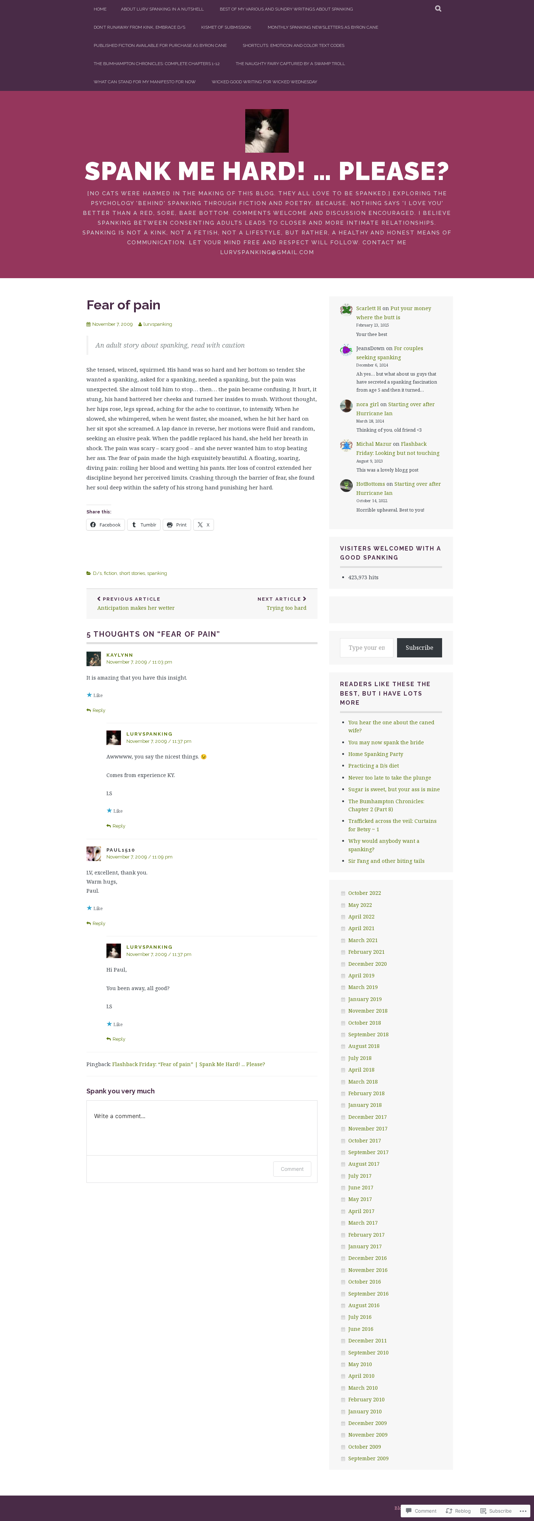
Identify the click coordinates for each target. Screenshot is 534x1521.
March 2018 (363, 1081)
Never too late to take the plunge (389, 777)
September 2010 (368, 1352)
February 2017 (366, 1234)
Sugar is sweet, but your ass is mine (394, 789)
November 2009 (368, 1434)
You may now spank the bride (386, 742)
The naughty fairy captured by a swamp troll (290, 63)
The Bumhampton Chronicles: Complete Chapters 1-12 (157, 63)
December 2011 (367, 1340)
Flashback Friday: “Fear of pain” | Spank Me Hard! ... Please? (188, 1064)
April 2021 (361, 928)
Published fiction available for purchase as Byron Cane (160, 45)
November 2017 (368, 1128)
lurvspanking (157, 324)
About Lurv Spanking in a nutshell (162, 9)
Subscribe (419, 648)
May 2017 (360, 1199)
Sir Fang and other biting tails (386, 860)
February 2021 (366, 951)
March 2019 (363, 987)
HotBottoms (370, 483)
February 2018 (366, 1093)
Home (100, 9)
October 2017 (364, 1140)
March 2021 (363, 940)
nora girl (367, 404)
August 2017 (364, 1163)
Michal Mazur (374, 443)
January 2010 (365, 1411)
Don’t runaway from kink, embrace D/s (139, 27)
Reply (99, 710)
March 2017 (363, 1222)
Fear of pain (123, 304)
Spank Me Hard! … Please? (267, 171)
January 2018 (365, 1104)
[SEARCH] (439, 9)
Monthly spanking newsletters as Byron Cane (323, 27)
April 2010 (361, 1375)
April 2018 (361, 1069)
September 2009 (368, 1458)
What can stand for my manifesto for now (145, 81)
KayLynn (119, 655)
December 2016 (367, 1257)
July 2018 (360, 1057)
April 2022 (361, 916)
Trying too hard (282, 603)
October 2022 (364, 892)
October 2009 (364, 1446)
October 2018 (364, 1022)
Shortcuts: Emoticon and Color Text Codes (293, 45)
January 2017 (365, 1246)
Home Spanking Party (375, 754)
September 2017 (368, 1152)
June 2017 (360, 1187)
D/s (97, 573)
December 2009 (367, 1423)
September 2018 (368, 1034)
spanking (157, 573)
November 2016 (368, 1269)
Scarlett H (368, 308)
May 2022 (360, 904)
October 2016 (364, 1281)
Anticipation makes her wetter (136, 603)
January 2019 (365, 999)
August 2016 (364, 1305)
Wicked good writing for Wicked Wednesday (264, 81)
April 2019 (361, 975)
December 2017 (367, 1116)
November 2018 (368, 1010)
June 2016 (360, 1328)
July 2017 (360, 1175)
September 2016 (368, 1293)
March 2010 (363, 1387)
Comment (292, 1169)
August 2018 (364, 1045)
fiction (110, 573)
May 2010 (360, 1364)
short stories (132, 573)
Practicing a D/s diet (373, 765)
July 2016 (360, 1316)
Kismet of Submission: (226, 27)
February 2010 (366, 1399)
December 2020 (367, 963)
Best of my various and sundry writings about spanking (286, 9)
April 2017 (361, 1211)
